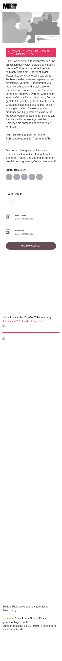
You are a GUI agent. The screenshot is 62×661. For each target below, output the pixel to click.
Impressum (37, 321)
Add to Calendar (31, 246)
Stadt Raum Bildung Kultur (24, 618)
